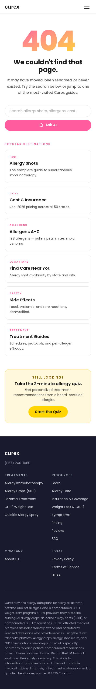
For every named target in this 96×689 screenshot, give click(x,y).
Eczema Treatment (21, 499)
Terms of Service (65, 567)
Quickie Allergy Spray (21, 514)
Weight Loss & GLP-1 (68, 507)
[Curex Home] (16, 6)
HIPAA (56, 575)
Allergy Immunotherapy (24, 483)
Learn (56, 483)
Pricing (57, 522)
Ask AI (51, 124)
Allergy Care (61, 491)
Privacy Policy (63, 559)
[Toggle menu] (86, 7)
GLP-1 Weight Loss (19, 507)
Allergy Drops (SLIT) (20, 491)
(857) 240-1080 (17, 463)
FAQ (55, 538)
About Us (12, 559)
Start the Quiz (48, 411)
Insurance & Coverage (70, 499)
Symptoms (61, 514)
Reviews (58, 530)
